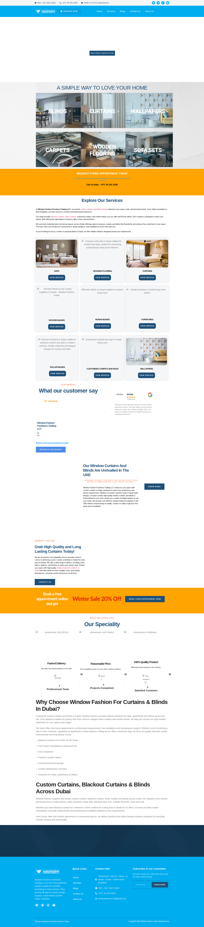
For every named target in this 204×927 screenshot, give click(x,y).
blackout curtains (57, 217)
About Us (149, 11)
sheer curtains (70, 217)
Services (111, 11)
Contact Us (135, 11)
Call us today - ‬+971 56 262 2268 (102, 184)
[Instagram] (163, 2)
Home (99, 11)
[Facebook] (153, 2)
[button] (105, 411)
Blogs (122, 11)
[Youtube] (167, 2)
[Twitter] (158, 2)
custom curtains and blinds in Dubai (94, 209)
